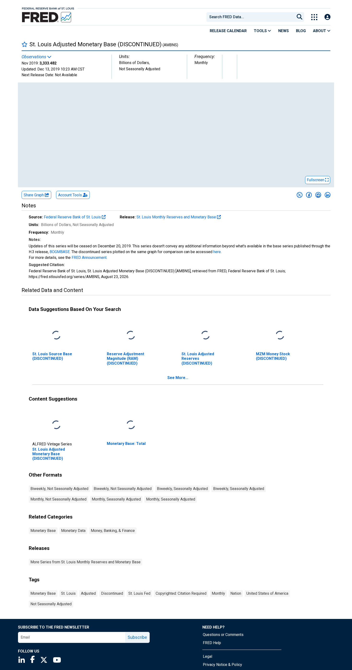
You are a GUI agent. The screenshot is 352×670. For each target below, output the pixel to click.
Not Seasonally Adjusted (51, 604)
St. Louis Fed (139, 593)
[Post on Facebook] (309, 195)
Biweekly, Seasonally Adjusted (182, 488)
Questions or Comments (223, 634)
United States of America (267, 593)
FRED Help (212, 643)
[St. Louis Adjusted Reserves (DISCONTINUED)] (205, 335)
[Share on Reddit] (318, 195)
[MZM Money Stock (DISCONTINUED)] (280, 335)
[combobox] (250, 17)
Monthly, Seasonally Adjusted (116, 499)
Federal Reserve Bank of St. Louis (73, 217)
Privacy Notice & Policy (222, 664)
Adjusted (88, 593)
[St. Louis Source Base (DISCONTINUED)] (56, 335)
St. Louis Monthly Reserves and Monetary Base (176, 217)
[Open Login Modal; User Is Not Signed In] (327, 17)
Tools (261, 31)
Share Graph (34, 195)
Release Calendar (228, 31)
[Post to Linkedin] (327, 195)
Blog (301, 31)
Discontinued (112, 593)
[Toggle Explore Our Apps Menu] (314, 17)
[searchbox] (251, 17)
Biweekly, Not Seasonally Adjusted (59, 488)
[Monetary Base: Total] (131, 425)
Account (70, 195)
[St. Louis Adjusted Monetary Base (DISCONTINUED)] (56, 425)
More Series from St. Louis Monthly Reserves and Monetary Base (85, 562)
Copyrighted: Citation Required (181, 593)
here (217, 252)
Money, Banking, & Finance (113, 530)
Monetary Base (43, 530)
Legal (207, 656)
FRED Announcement (89, 257)
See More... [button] (177, 377)
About (320, 31)
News (283, 31)
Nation (235, 593)
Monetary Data (73, 530)
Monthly (218, 593)
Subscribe (137, 637)
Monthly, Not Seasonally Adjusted (58, 499)
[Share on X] (299, 195)
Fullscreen (316, 180)
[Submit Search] (299, 17)
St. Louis (68, 593)
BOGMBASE (60, 252)
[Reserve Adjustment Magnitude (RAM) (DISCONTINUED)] (131, 335)
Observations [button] (34, 57)
